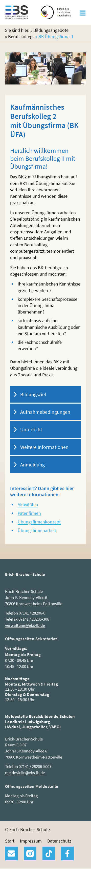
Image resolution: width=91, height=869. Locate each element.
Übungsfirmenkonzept (39, 522)
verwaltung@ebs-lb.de (25, 625)
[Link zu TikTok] (48, 853)
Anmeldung (32, 464)
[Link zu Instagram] (30, 853)
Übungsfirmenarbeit (37, 530)
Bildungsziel (33, 394)
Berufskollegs (21, 36)
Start (9, 841)
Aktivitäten (28, 504)
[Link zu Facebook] (67, 853)
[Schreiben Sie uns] (11, 853)
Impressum (31, 841)
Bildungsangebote (51, 30)
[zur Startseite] (17, 16)
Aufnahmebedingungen (45, 412)
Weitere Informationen (44, 447)
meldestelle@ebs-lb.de (25, 772)
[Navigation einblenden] (82, 14)
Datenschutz (59, 841)
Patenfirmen (29, 513)
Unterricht (31, 429)
